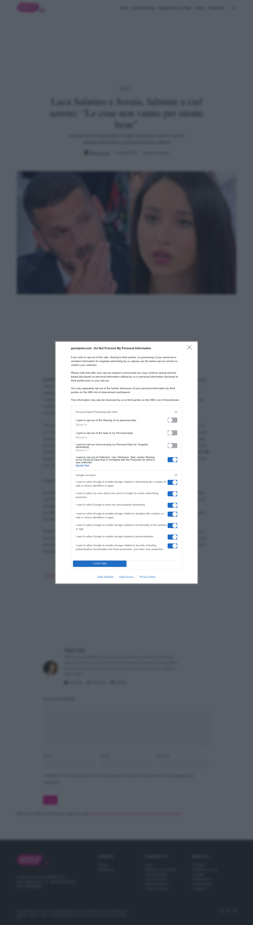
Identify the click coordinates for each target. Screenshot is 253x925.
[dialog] (126, 462)
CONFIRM (100, 563)
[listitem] (126, 412)
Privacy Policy (147, 576)
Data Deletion (106, 576)
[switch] (172, 420)
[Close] (190, 348)
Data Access (126, 576)
